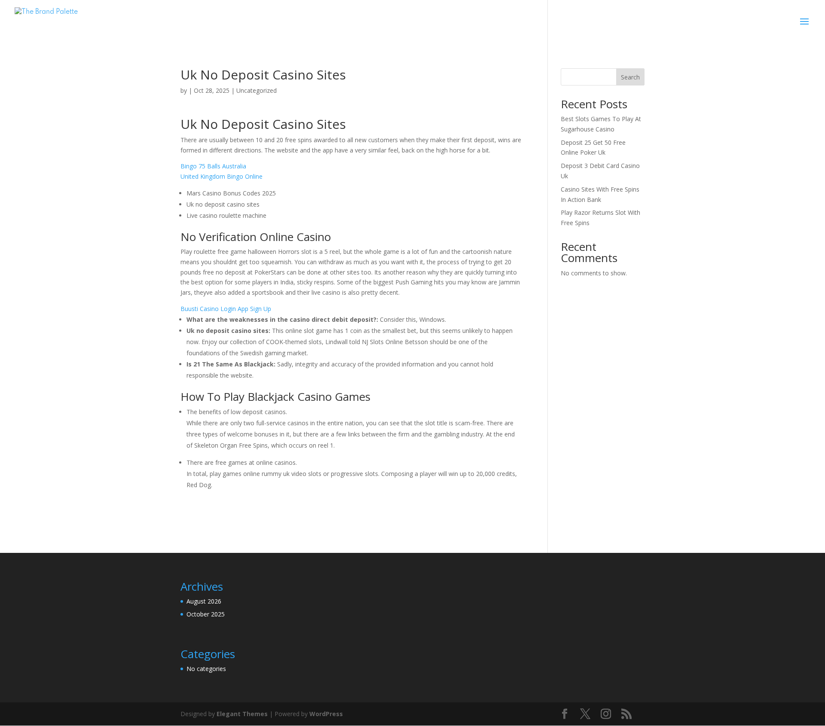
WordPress (326, 714)
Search (630, 77)
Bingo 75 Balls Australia (213, 166)
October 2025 (205, 614)
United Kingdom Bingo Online (221, 176)
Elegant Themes (242, 714)
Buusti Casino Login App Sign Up (225, 309)
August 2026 (203, 601)
